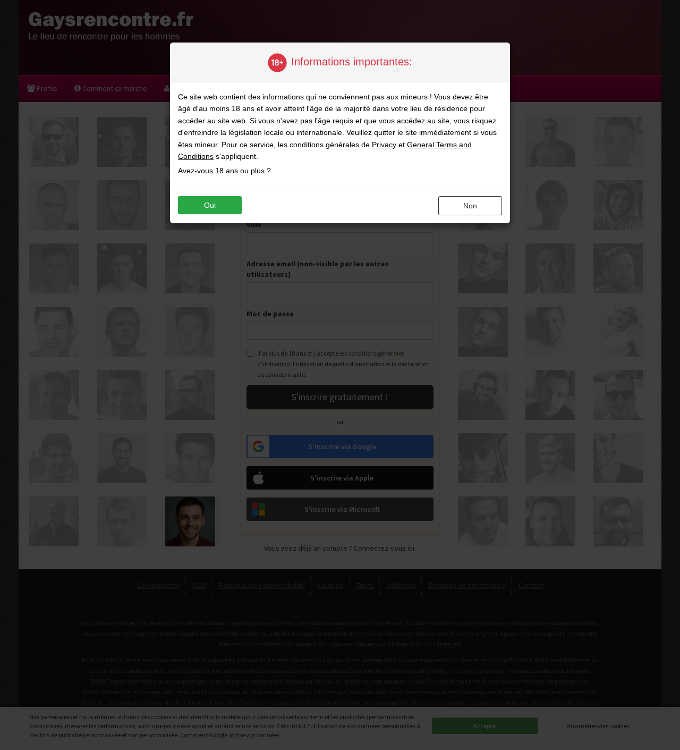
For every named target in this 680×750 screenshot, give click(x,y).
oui (210, 205)
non (470, 205)
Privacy (384, 144)
